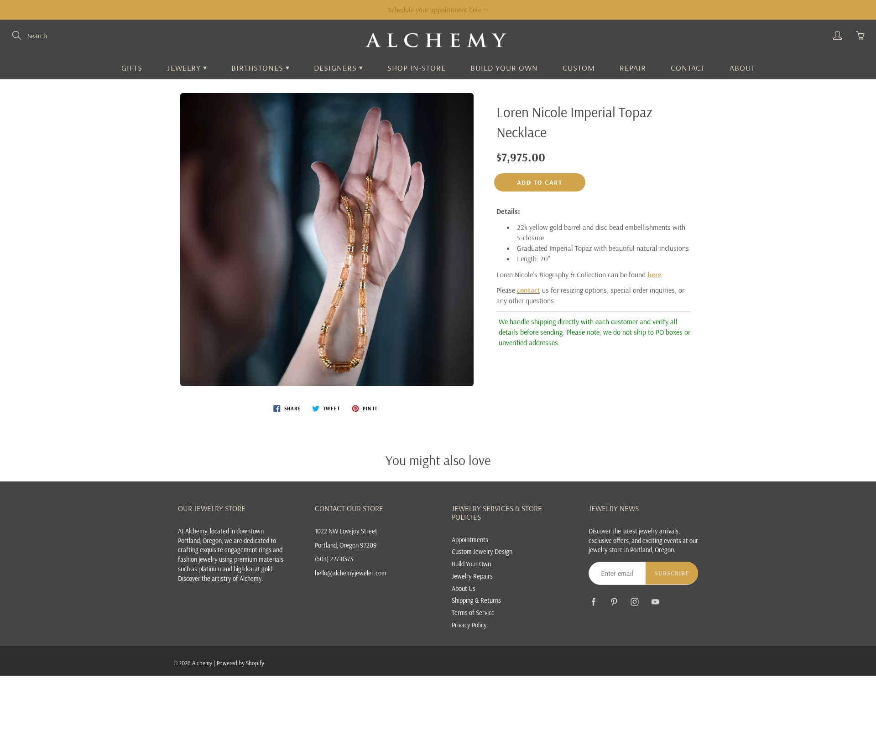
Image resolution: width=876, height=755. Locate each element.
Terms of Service (473, 612)
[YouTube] (655, 602)
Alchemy (202, 663)
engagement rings (247, 549)
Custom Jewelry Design (482, 551)
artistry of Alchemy (236, 578)
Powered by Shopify (240, 663)
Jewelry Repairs (472, 576)
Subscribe (672, 573)
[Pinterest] (614, 602)
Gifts (131, 67)
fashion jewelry (198, 559)
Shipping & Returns (476, 600)
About (742, 67)
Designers (336, 67)
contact (528, 290)
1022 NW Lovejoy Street (346, 531)
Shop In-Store (416, 67)
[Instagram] (634, 602)
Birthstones (258, 67)
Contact (688, 67)
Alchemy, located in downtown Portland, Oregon (221, 536)
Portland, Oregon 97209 (346, 545)
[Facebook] (593, 602)
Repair (633, 67)
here (654, 274)
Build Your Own (504, 67)
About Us (463, 588)
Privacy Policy (469, 625)
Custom (579, 67)
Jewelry (185, 67)
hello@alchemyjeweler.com (350, 573)
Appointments (470, 539)
